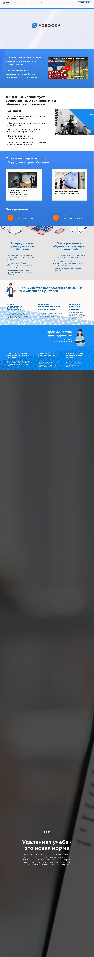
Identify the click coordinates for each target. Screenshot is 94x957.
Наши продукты (46, 2)
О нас (37, 2)
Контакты (55, 2)
